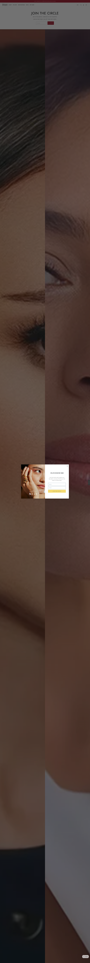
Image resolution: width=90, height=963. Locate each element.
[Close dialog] (67, 466)
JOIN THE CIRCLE (57, 491)
